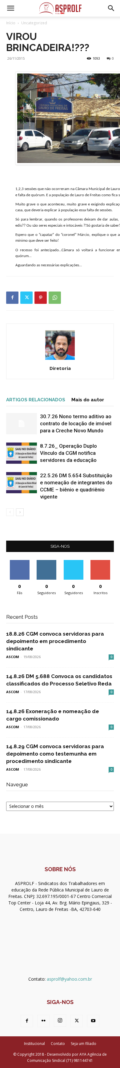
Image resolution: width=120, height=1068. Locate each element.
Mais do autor (87, 400)
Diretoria (60, 368)
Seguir (46, 562)
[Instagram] (60, 1020)
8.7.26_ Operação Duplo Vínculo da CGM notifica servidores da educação (68, 453)
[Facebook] (12, 298)
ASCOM (12, 656)
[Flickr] (43, 1021)
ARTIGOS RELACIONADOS (35, 400)
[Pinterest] (40, 298)
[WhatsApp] (55, 298)
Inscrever (100, 562)
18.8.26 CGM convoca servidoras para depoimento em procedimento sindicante (55, 641)
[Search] (111, 8)
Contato (58, 1043)
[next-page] (20, 512)
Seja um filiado (83, 1043)
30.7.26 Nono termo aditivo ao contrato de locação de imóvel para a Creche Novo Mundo (75, 423)
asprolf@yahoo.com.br (69, 979)
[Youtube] (93, 1021)
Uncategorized (34, 23)
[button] (10, 8)
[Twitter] (26, 298)
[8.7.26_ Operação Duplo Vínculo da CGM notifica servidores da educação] (21, 453)
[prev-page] (10, 512)
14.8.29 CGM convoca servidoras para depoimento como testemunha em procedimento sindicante (55, 753)
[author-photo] (60, 359)
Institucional (34, 1043)
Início (10, 23)
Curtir (19, 562)
